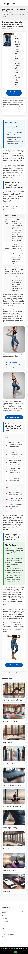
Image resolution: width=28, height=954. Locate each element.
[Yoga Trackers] (14, 732)
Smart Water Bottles (10, 764)
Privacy (4, 932)
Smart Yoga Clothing (10, 828)
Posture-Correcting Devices (12, 806)
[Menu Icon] (2, 3)
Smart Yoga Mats (10, 367)
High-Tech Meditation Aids (13, 365)
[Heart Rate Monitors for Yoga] (14, 690)
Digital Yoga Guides (11, 362)
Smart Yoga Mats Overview (12, 785)
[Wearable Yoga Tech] (14, 711)
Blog (3, 924)
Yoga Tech (6, 907)
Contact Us (5, 937)
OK (16, 952)
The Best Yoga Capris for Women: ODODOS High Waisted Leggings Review (13, 24)
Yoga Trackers (7, 743)
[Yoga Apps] (14, 881)
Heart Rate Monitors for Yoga (13, 700)
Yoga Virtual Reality (9, 870)
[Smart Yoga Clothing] (14, 817)
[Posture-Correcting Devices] (14, 796)
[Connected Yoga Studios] (14, 838)
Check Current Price (14, 93)
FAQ (16, 84)
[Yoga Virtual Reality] (14, 860)
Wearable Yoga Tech (10, 721)
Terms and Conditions (8, 934)
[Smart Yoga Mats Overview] (14, 775)
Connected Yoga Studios (11, 849)
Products (9, 13)
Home (3, 13)
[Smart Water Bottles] (14, 753)
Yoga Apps (6, 891)
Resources (5, 921)
